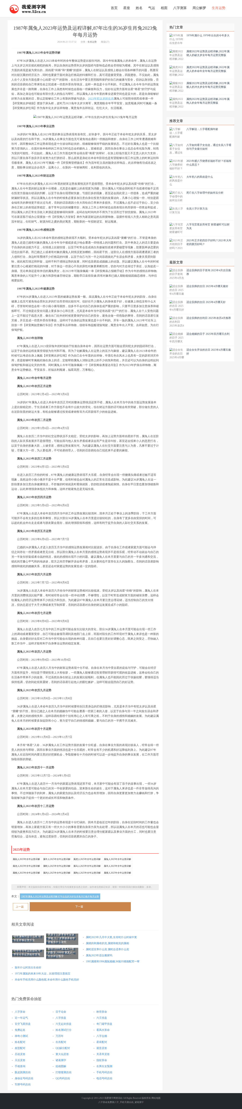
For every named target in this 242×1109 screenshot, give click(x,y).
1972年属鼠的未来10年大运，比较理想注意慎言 (42, 973)
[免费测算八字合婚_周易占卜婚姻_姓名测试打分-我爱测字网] (28, 8)
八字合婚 (101, 1036)
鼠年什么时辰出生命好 (28, 967)
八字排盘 (61, 1017)
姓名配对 (20, 1042)
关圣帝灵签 (103, 1054)
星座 (126, 8)
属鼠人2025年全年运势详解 (26, 859)
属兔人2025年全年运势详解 (117, 859)
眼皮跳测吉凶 (23, 1072)
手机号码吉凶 (104, 1072)
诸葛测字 (61, 1060)
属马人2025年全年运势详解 (87, 866)
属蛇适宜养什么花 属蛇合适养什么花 (107, 949)
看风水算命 (103, 1030)
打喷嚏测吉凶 (63, 1072)
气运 (151, 8)
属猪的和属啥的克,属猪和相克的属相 (107, 943)
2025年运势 (21, 849)
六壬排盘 (101, 1017)
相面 (164, 8)
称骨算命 (101, 1011)
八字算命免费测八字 (108, 1102)
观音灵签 (101, 1048)
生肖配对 (61, 1042)
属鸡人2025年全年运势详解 (56, 872)
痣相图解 (61, 1066)
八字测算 (180, 8)
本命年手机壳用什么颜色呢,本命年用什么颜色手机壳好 (47, 979)
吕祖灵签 (20, 1054)
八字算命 (20, 1011)
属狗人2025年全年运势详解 (87, 872)
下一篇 (79, 906)
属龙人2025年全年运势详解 (26, 866)
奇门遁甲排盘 (104, 1024)
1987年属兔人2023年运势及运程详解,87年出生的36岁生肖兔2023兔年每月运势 (60, 896)
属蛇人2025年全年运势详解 (56, 866)
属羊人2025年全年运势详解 (117, 866)
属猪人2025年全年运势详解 (117, 872)
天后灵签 (20, 1060)
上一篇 (20, 906)
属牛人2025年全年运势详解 (56, 859)
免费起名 (20, 1030)
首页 (114, 8)
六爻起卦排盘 (63, 1024)
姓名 (139, 8)
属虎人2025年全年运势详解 (87, 859)
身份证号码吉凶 (24, 1078)
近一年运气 (21, 1017)
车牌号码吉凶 (23, 1084)
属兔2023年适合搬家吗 (99, 955)
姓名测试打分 (63, 1030)
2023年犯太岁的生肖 (101, 98)
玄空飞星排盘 (23, 1024)
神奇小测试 (21, 1036)
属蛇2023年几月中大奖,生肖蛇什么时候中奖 (111, 937)
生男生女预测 (104, 1066)
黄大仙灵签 (62, 1054)
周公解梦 (199, 8)
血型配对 (20, 1048)
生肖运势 (218, 8)
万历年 (60, 1036)
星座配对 (101, 1042)
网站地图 (156, 1098)
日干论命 (61, 1011)
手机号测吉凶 (126, 1102)
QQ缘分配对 (63, 1048)
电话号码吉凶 (104, 1078)
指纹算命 (101, 1060)
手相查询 (20, 1066)
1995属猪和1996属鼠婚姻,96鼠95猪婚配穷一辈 (113, 961)
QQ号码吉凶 (63, 1078)
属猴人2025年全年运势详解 (26, 872)
